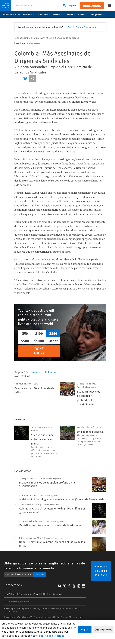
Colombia (50, 372)
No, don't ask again (86, 26)
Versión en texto (56, 594)
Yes (69, 26)
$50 (25, 333)
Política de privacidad (51, 635)
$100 (39, 333)
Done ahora (92, 5)
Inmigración (96, 14)
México (56, 14)
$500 (25, 340)
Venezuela (27, 14)
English (30, 43)
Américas (38, 372)
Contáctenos (10, 594)
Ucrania (69, 14)
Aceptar (84, 629)
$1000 (39, 340)
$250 (53, 333)
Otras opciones (103, 629)
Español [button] (73, 5)
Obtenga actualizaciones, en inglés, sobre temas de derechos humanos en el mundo (44, 565)
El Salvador (43, 14)
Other (53, 340)
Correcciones (25, 594)
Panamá (82, 14)
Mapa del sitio (39, 594)
